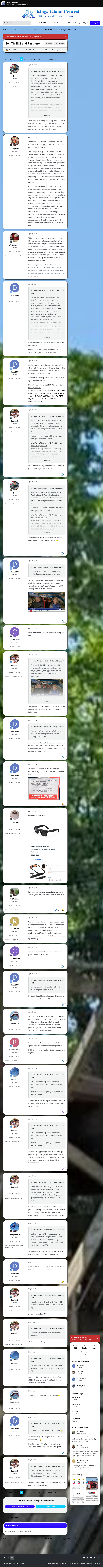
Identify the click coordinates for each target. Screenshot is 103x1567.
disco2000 (15, 295)
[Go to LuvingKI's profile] (14, 413)
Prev (10, 59)
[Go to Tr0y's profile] (14, 68)
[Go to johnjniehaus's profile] (14, 1227)
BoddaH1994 (13, 50)
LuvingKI (14, 421)
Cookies (15, 1563)
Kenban (55, 71)
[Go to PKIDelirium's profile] (14, 891)
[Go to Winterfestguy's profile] (14, 237)
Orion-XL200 (15, 1023)
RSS (23, 1563)
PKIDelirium (14, 899)
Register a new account (20, 1506)
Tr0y (14, 76)
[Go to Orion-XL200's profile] (14, 1015)
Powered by (90, 1563)
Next (39, 59)
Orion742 (14, 1080)
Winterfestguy (14, 245)
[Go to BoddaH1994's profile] (7, 50)
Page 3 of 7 (51, 59)
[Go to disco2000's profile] (14, 287)
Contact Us (7, 1563)
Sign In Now (51, 1506)
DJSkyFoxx (15, 148)
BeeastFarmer (14, 1050)
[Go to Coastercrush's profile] (14, 632)
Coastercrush (15, 639)
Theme (49, 1563)
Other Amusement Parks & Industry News (47, 50)
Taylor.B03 (15, 822)
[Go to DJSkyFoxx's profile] (14, 141)
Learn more (4, 3)
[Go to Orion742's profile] (14, 1072)
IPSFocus (55, 1563)
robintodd (15, 929)
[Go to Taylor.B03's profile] (14, 815)
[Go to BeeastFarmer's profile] (14, 1042)
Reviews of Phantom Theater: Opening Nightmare (24, 37)
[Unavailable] (46, 593)
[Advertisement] (85, 1520)
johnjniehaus (15, 1235)
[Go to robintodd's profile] (14, 921)
